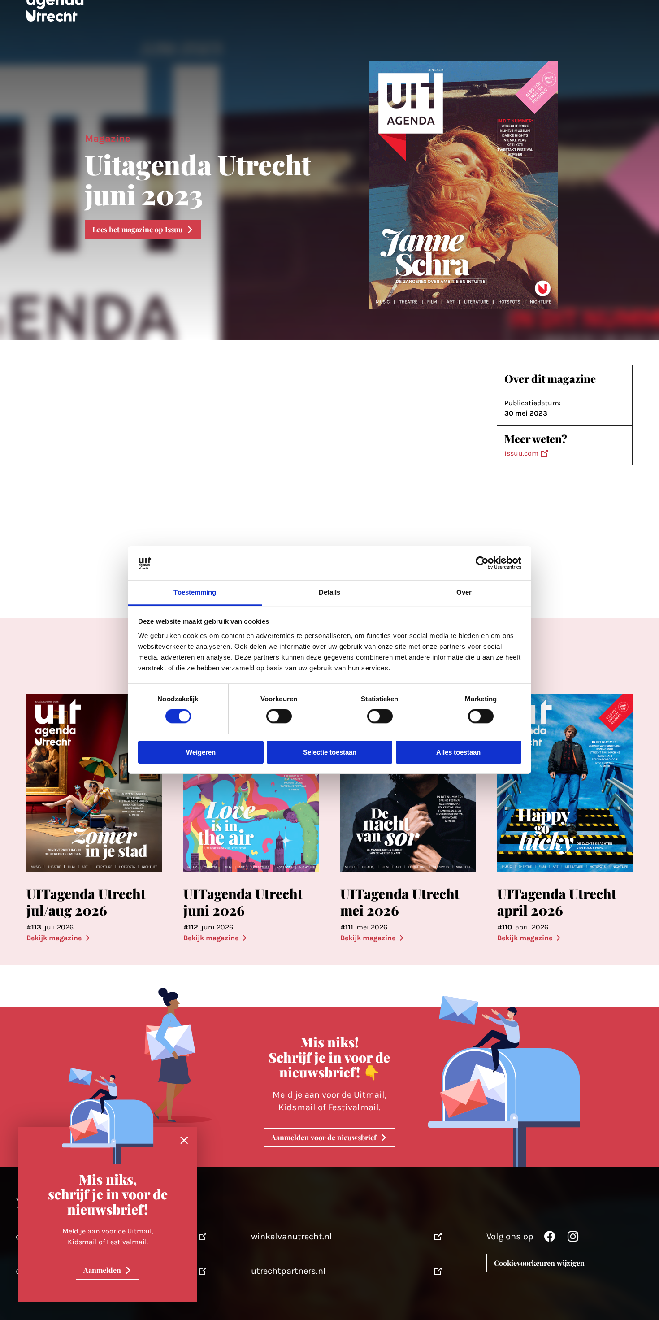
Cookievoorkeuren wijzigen (539, 1263)
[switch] (279, 716)
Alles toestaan (458, 752)
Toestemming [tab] (194, 592)
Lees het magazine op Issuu (137, 229)
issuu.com (521, 453)
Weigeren (201, 752)
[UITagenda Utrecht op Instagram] (573, 1238)
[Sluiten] (184, 1141)
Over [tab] (464, 592)
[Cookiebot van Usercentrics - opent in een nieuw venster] (482, 563)
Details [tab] (330, 592)
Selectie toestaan (329, 752)
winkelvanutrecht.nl (291, 1236)
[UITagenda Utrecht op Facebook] (549, 1238)
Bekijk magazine (54, 938)
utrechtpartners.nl (288, 1271)
